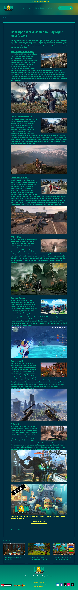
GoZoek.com (42, 586)
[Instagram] (68, 584)
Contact (49, 576)
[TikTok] (72, 584)
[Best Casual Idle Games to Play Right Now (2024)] (64, 549)
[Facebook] (61, 584)
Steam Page (41, 576)
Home (27, 576)
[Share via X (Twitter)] (15, 529)
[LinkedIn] (57, 584)
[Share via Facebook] (11, 529)
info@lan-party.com (39, 582)
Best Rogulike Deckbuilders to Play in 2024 (13, 558)
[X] (65, 584)
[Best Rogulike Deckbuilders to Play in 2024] (14, 549)
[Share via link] (22, 529)
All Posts (6, 18)
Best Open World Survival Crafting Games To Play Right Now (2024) (39, 558)
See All (73, 540)
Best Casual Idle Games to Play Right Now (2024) (63, 558)
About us (33, 576)
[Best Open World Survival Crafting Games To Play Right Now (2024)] (39, 549)
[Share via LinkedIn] (19, 529)
